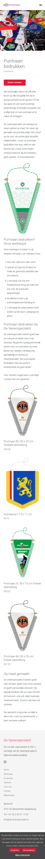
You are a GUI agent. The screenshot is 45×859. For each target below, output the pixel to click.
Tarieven (7, 782)
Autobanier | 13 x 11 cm (18, 514)
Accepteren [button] (15, 850)
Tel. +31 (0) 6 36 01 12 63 (16, 814)
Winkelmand (9, 795)
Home (6, 769)
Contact (7, 791)
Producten (8, 778)
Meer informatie (22, 855)
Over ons (8, 787)
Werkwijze (8, 774)
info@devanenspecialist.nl (16, 819)
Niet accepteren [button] (28, 850)
